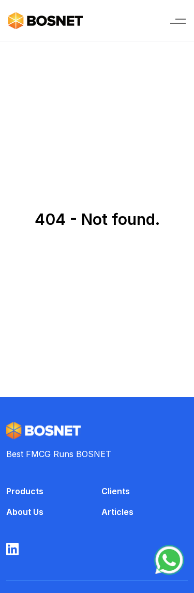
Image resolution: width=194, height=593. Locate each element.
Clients (115, 491)
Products (24, 491)
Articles (117, 512)
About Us (24, 512)
